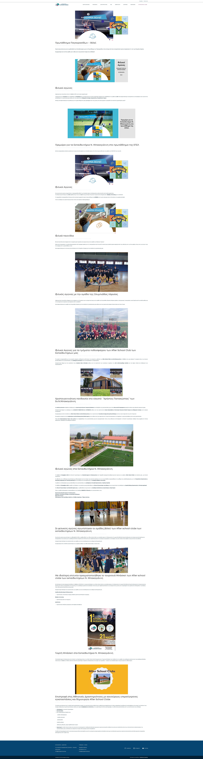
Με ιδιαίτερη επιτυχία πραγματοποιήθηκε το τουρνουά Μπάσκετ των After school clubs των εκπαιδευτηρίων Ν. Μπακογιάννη (100, 576)
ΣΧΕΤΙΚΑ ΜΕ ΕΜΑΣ (86, 4)
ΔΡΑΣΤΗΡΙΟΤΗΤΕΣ (103, 4)
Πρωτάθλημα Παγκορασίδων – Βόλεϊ (75, 42)
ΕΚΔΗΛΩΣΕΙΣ (133, 4)
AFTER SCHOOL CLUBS (142, 4)
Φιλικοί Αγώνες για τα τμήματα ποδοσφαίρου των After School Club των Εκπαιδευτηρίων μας (95, 351)
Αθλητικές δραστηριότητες (96, 355)
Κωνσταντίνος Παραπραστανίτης (68, 533)
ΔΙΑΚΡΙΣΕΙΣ (125, 4)
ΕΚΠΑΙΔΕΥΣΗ (95, 4)
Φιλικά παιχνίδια (64, 235)
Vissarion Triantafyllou (66, 45)
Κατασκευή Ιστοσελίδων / (135, 757)
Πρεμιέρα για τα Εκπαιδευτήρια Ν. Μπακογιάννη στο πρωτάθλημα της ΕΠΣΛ (97, 144)
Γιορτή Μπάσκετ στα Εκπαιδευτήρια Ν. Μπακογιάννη (84, 653)
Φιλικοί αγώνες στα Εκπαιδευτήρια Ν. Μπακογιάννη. (84, 468)
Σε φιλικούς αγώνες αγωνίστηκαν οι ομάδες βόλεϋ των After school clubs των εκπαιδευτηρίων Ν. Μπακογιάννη (98, 529)
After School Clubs (87, 45)
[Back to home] (61, 4)
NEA (111, 4)
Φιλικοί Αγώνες (63, 187)
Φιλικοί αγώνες (63, 88)
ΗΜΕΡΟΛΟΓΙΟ (117, 4)
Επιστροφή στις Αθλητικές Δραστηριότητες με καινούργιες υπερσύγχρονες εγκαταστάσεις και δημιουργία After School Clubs (96, 698)
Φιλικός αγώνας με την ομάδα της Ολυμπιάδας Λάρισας (86, 294)
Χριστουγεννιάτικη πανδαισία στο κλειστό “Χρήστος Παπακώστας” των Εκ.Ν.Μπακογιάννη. (94, 400)
